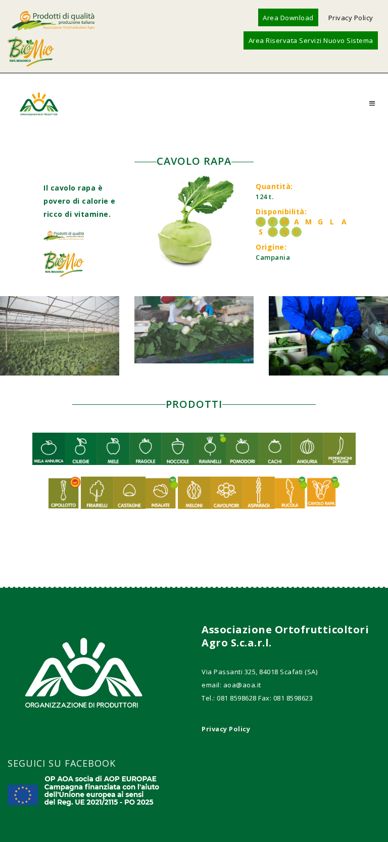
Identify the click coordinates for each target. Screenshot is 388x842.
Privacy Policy (350, 17)
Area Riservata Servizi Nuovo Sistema (311, 40)
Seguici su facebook (62, 763)
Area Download (288, 17)
